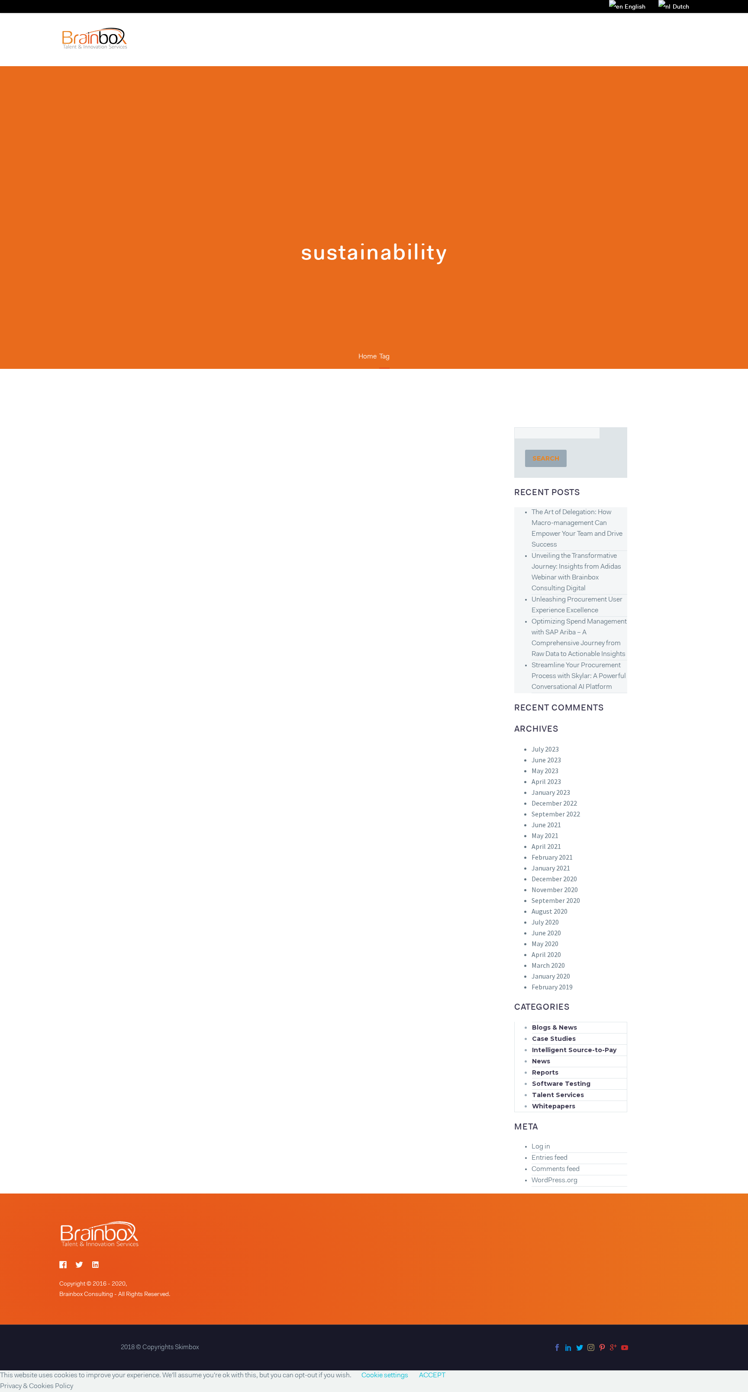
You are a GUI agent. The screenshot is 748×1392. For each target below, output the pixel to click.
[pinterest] (602, 1347)
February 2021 (552, 857)
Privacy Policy (667, 39)
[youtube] (624, 1347)
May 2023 (545, 770)
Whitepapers (553, 1106)
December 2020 (554, 878)
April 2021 (546, 846)
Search (545, 458)
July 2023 (545, 749)
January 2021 (551, 868)
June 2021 (546, 824)
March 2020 (548, 965)
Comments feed (556, 1169)
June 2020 (546, 932)
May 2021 (545, 835)
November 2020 (555, 889)
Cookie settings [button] (384, 1375)
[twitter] (579, 1347)
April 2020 (546, 954)
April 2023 (546, 781)
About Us (491, 39)
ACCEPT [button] (432, 1375)
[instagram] (590, 1347)
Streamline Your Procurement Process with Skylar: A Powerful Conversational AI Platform (579, 676)
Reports (545, 1072)
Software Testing (561, 1084)
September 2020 (556, 900)
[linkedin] (568, 1347)
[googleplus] (613, 1347)
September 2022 (556, 814)
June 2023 (546, 759)
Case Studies (554, 1039)
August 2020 (549, 911)
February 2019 (552, 986)
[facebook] (557, 1347)
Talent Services (558, 1095)
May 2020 (545, 943)
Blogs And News (549, 39)
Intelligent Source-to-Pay (574, 1050)
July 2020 (545, 922)
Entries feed (549, 1158)
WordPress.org (554, 1180)
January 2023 (551, 792)
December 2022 (554, 803)
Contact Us (610, 39)
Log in (541, 1146)
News (541, 1061)
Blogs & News (554, 1027)
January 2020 (551, 976)
